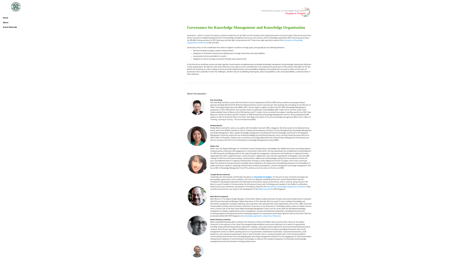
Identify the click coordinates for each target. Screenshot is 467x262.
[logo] (16, 7)
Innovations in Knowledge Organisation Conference (286, 186)
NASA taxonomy (264, 189)
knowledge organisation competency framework (262, 216)
